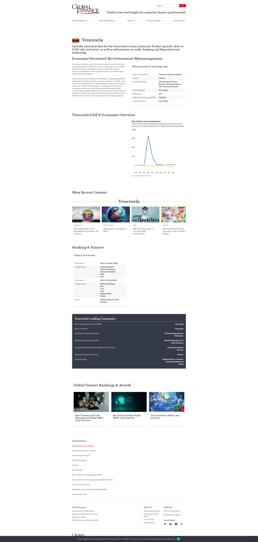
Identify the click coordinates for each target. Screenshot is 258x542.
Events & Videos (153, 21)
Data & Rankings (107, 21)
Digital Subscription (173, 515)
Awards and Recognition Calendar (85, 514)
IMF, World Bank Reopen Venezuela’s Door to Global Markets (174, 231)
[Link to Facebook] (165, 524)
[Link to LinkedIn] (170, 524)
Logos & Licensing (79, 517)
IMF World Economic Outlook (83, 446)
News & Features (79, 21)
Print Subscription (173, 511)
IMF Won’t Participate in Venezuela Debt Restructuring (143, 231)
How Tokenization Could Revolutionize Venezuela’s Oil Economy (86, 231)
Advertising (179, 21)
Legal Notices (149, 522)
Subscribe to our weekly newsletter (85, 520)
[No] (255, 539)
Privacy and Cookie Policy (151, 515)
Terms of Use (149, 519)
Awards (130, 21)
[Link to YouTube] (176, 524)
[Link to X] (181, 524)
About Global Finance (152, 511)
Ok (178, 539)
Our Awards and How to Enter (83, 511)
